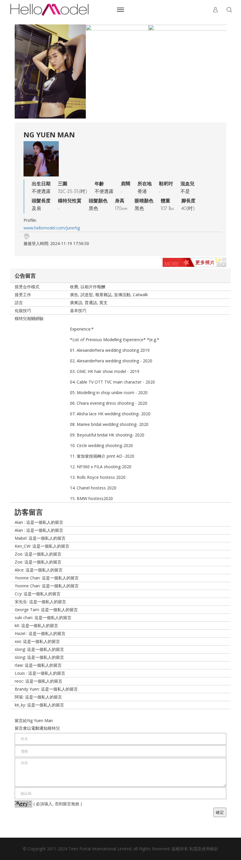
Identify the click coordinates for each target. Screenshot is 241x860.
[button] (215, 10)
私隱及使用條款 (203, 848)
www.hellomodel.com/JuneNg (52, 228)
